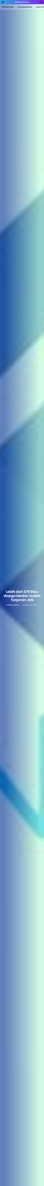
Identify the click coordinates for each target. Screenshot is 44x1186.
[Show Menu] (3, 2)
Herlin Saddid (13, 605)
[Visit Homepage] (22, 2)
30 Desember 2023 (30, 605)
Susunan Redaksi (24, 7)
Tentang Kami (8, 7)
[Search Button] (41, 2)
